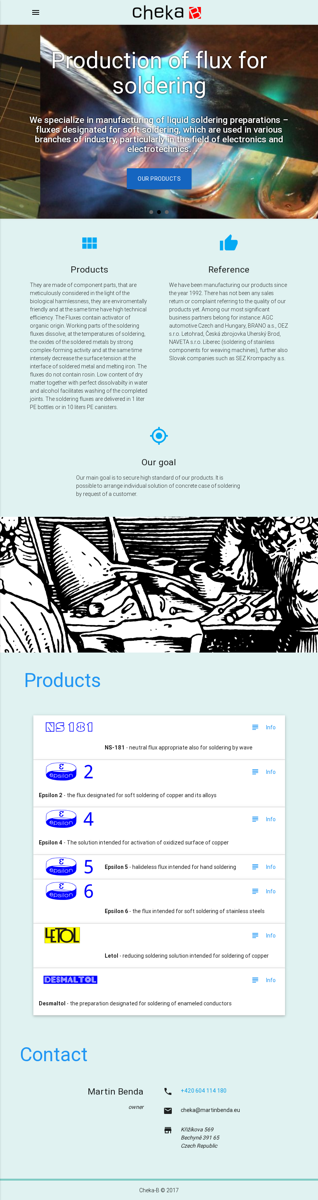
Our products (159, 178)
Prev (10, 122)
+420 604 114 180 (203, 1090)
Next (308, 122)
